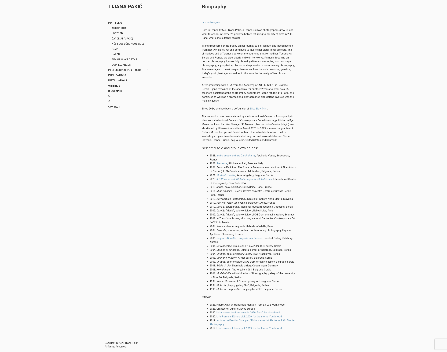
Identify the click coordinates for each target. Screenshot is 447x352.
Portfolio (115, 22)
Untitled (117, 33)
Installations (117, 80)
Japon (116, 54)
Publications (117, 75)
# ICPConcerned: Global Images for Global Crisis (244, 179)
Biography (115, 91)
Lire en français (211, 22)
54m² (115, 49)
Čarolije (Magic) (122, 38)
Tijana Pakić (125, 6)
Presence (222, 163)
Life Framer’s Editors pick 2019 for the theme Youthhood (249, 328)
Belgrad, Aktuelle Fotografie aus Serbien (239, 238)
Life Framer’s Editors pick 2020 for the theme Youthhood (249, 316)
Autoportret (120, 28)
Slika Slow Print (258, 108)
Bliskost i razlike (226, 175)
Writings (114, 85)
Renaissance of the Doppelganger (124, 62)
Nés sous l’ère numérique (128, 43)
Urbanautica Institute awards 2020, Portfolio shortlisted (248, 312)
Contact (114, 106)
